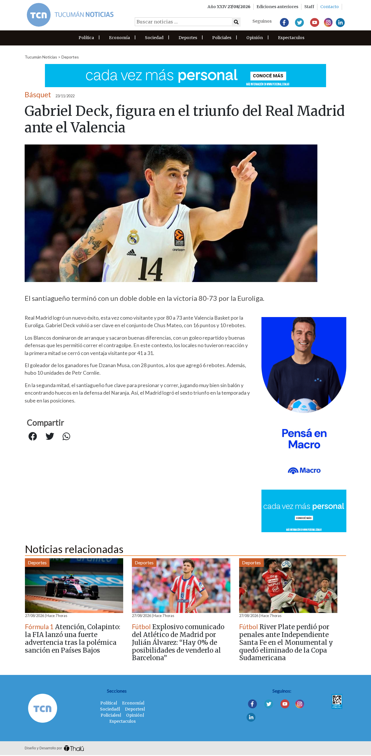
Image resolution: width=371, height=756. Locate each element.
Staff (309, 6)
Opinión (254, 37)
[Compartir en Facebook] (33, 436)
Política (86, 37)
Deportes (188, 37)
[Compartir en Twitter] (50, 436)
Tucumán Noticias (41, 56)
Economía (119, 37)
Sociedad (154, 37)
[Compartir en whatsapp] (66, 436)
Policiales (221, 37)
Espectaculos (291, 37)
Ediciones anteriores (277, 6)
